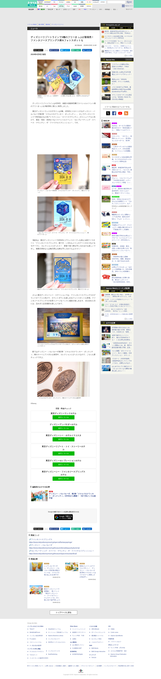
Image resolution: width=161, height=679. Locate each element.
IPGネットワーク (113, 645)
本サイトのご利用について (35, 666)
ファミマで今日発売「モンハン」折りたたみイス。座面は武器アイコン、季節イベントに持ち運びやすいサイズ (118, 43)
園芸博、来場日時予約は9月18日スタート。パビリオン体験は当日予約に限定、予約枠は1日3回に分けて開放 (119, 33)
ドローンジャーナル (35, 642)
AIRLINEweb (95, 629)
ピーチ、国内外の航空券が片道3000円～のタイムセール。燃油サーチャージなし (122, 191)
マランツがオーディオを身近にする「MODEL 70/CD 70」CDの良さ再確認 (122, 97)
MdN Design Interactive (98, 651)
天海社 (113, 629)
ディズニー (93, 9)
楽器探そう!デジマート (79, 632)
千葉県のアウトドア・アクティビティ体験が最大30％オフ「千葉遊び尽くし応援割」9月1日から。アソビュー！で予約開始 (122, 229)
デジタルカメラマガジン (37, 651)
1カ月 (129, 28)
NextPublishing (52, 654)
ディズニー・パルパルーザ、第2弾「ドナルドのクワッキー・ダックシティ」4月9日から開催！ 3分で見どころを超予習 (72, 496)
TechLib (93, 657)
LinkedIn (88, 50)
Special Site (110, 60)
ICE (109, 626)
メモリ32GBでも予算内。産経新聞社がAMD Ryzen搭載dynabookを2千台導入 (121, 89)
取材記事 (50, 9)
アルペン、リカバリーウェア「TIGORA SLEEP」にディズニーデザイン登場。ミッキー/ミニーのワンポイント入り (122, 182)
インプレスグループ (110, 666)
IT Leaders (33, 639)
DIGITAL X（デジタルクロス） (57, 642)
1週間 (121, 28)
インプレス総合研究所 (36, 635)
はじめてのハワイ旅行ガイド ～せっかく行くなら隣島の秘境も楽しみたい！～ (122, 369)
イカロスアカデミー (97, 642)
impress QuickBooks (117, 635)
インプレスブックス (54, 651)
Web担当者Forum (35, 632)
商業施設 (107, 9)
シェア (56, 50)
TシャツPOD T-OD (78, 635)
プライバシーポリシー (87, 666)
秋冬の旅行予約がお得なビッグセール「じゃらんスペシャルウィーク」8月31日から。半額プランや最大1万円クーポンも (122, 240)
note (77, 50)
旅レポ (58, 9)
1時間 (105, 28)
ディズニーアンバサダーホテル (63, 424)
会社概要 (99, 666)
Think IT (32, 629)
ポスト (40, 50)
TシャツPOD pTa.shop (118, 647)
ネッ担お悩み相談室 (35, 645)
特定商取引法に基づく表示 (126, 666)
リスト (46, 50)
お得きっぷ (66, 9)
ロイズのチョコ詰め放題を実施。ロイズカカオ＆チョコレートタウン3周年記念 (122, 159)
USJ (100, 9)
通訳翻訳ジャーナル (97, 635)
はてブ (66, 50)
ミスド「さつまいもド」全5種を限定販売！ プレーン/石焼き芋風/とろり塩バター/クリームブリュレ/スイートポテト (118, 306)
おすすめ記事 (110, 323)
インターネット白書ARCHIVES (39, 658)
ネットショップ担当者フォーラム (58, 632)
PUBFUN (111, 639)
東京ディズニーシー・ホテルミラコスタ (63, 435)
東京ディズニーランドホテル (63, 413)
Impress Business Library (55, 635)
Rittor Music (74, 626)
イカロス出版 (93, 626)
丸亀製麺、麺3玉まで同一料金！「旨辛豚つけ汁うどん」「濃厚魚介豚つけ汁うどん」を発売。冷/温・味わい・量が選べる (118, 296)
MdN (90, 645)
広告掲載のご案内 (60, 666)
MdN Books (94, 648)
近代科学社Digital (77, 654)
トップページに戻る (63, 612)
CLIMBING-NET (77, 648)
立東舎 (74, 639)
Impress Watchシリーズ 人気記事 (118, 288)
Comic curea (114, 632)
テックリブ (92, 655)
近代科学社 (73, 651)
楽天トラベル (63, 417)
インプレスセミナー (54, 639)
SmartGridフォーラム (54, 629)
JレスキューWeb (96, 639)
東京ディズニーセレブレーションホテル (63, 460)
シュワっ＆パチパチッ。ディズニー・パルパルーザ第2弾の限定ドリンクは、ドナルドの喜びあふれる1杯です (52, 570)
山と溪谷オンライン (78, 645)
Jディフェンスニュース (98, 632)
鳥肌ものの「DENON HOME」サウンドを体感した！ (121, 81)
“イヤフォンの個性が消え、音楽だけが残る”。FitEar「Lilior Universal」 (121, 66)
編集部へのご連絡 (73, 666)
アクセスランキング (113, 25)
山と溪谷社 (73, 642)
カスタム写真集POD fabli (118, 651)
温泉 (74, 9)
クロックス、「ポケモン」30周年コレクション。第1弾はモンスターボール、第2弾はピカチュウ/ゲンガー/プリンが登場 (119, 47)
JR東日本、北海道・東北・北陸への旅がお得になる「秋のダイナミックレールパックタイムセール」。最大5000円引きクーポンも (122, 250)
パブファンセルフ (116, 641)
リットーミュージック (78, 629)
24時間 (113, 28)
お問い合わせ (49, 666)
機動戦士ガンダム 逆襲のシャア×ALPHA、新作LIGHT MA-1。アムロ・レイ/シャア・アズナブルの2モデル (119, 52)
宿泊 (114, 9)
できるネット (33, 655)
